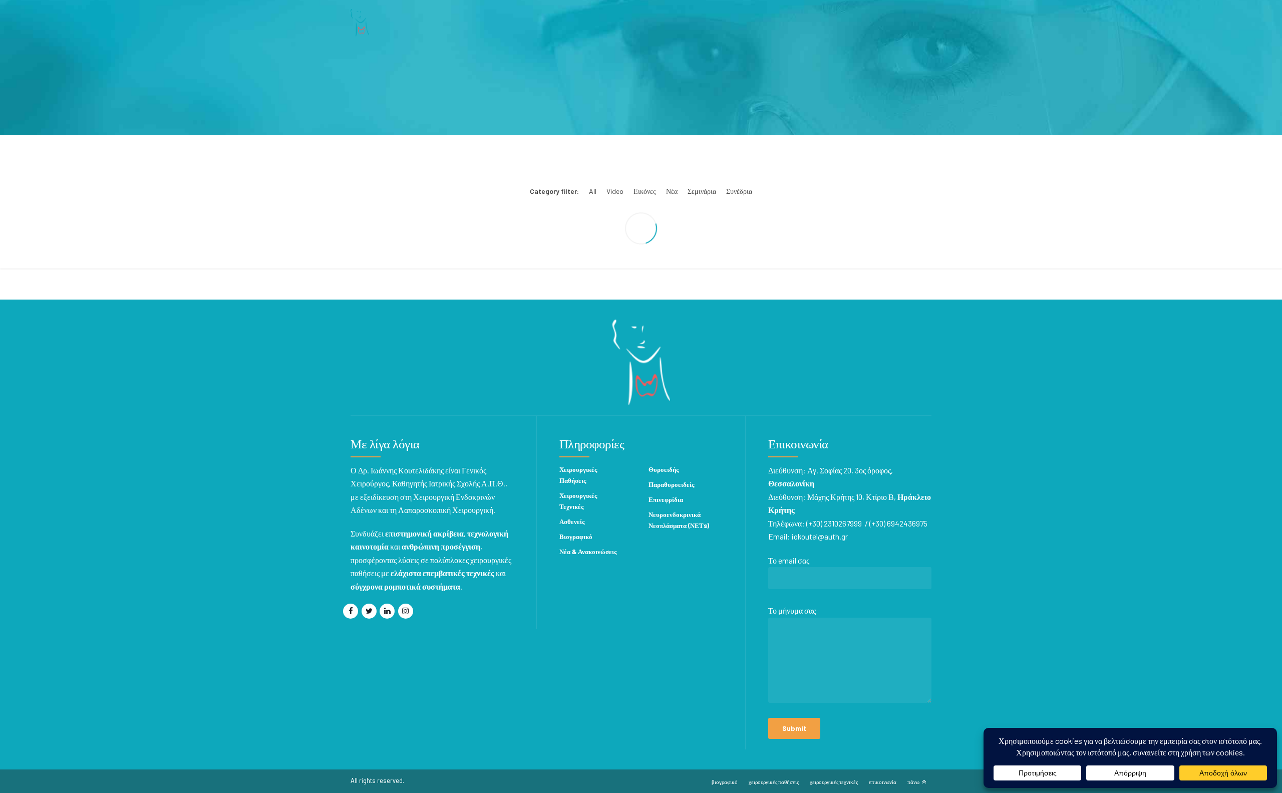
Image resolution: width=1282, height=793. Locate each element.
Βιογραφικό (575, 537)
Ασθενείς (571, 521)
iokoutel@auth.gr (820, 536)
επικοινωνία (882, 781)
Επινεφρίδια (666, 499)
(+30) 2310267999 (834, 523)
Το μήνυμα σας (792, 610)
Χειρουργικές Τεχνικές (578, 500)
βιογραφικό (725, 781)
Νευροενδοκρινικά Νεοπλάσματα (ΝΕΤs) (679, 520)
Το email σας (788, 560)
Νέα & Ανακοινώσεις (587, 552)
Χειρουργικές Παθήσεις (578, 474)
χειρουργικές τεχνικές (834, 781)
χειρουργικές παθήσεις (774, 781)
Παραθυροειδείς (671, 484)
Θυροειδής (664, 469)
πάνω (913, 781)
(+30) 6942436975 (898, 523)
